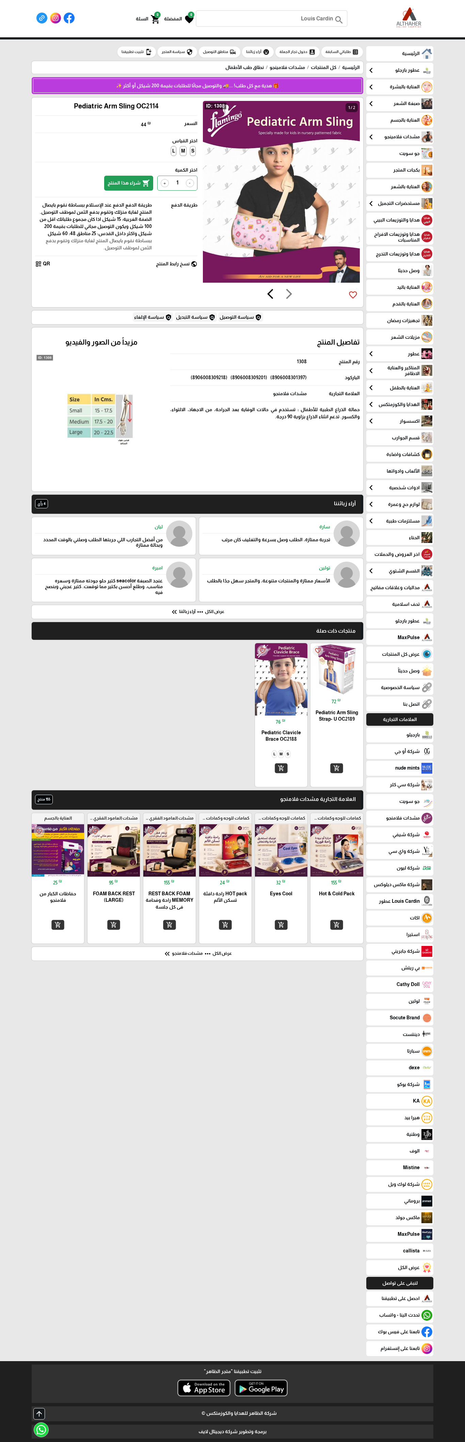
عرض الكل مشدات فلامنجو (197, 954)
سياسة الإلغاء (153, 317)
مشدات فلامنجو (290, 393)
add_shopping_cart (336, 768)
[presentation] (289, 295)
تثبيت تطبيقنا (137, 52)
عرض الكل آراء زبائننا (197, 612)
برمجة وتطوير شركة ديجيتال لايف (232, 1431)
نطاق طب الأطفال (244, 67)
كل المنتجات (323, 67)
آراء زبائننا (258, 52)
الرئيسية (351, 67)
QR (42, 264)
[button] (179, 18)
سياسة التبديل (195, 317)
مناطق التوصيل (219, 52)
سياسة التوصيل (241, 317)
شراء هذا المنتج (129, 183)
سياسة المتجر (177, 52)
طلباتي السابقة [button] (342, 52)
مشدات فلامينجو (287, 67)
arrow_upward (39, 1414)
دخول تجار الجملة (297, 52)
